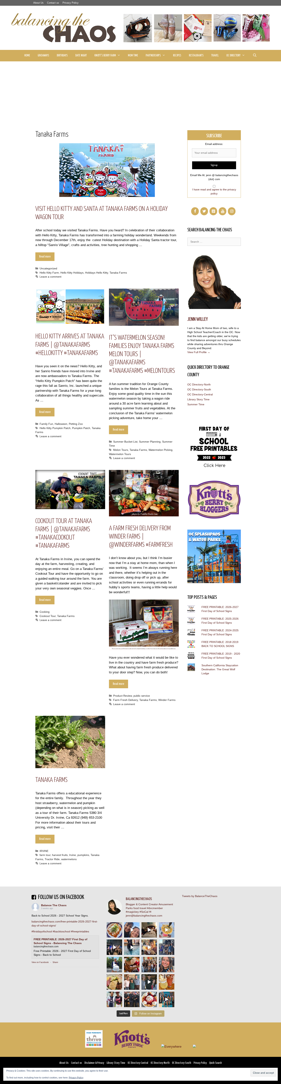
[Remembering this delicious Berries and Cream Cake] (132, 964)
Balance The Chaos (54, 905)
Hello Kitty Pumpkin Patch (55, 428)
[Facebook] (195, 211)
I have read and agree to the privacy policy (214, 191)
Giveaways (43, 55)
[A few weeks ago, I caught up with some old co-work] (132, 982)
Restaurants (196, 55)
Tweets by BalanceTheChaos (199, 896)
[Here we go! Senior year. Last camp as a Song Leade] (114, 964)
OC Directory (233, 55)
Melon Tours (120, 449)
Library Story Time (198, 399)
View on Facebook (40, 962)
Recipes (177, 55)
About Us (38, 2)
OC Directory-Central (200, 394)
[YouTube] (222, 211)
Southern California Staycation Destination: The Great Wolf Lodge (219, 669)
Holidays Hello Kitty (96, 272)
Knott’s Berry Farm (105, 55)
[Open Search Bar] (255, 55)
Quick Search (215, 1062)
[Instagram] (232, 211)
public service (141, 695)
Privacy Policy (71, 2)
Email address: (214, 143)
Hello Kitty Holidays (72, 272)
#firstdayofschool (42, 931)
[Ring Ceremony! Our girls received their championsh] (166, 964)
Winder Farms (166, 699)
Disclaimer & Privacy (94, 1062)
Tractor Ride (52, 859)
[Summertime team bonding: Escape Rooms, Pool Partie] (149, 964)
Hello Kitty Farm (49, 272)
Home (27, 55)
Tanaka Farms (118, 272)
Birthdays (62, 55)
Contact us (53, 2)
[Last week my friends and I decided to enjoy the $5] (166, 930)
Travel (215, 55)
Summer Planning (150, 441)
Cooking (45, 611)
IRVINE (44, 850)
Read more (45, 256)
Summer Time (195, 404)
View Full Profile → (198, 352)
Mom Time (133, 55)
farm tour (45, 854)
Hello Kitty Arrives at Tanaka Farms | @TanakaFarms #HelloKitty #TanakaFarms (69, 344)
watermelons (69, 859)
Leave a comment (50, 276)
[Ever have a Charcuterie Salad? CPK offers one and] (114, 982)
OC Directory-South (199, 389)
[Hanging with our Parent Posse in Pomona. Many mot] (166, 947)
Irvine (72, 854)
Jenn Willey (197, 319)
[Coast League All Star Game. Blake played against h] (114, 999)
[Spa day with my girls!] (166, 982)
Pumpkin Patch (81, 428)
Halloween (61, 423)
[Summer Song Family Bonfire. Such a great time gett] (132, 930)
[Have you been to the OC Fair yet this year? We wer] (149, 947)
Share (55, 962)
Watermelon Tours (120, 454)
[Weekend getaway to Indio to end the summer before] (149, 930)
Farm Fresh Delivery (125, 699)
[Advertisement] (140, 90)
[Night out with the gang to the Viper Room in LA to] (114, 947)
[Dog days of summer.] (132, 947)
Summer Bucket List (125, 441)
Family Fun (46, 423)
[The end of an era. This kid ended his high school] (132, 999)
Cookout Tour (48, 616)
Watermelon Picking (160, 449)
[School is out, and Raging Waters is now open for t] (166, 999)
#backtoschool (61, 931)
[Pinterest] (213, 211)
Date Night (81, 55)
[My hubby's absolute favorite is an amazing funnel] (149, 999)
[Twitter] (204, 211)
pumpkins (83, 854)
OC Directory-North (199, 384)
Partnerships (153, 55)
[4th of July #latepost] (149, 982)
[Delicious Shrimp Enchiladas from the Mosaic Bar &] (114, 930)
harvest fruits (60, 854)
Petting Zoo (76, 423)
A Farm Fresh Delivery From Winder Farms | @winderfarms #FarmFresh (141, 536)
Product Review (122, 695)
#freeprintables (80, 931)
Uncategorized (48, 268)
